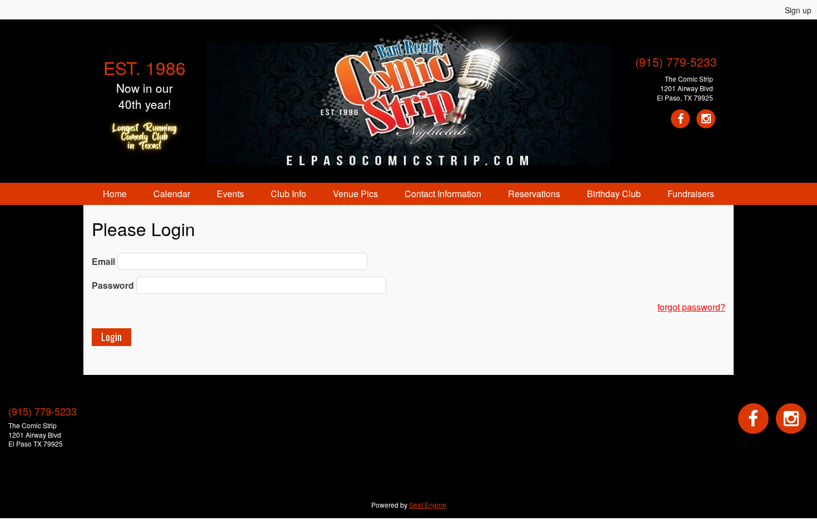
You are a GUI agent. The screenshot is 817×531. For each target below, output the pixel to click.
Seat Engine (427, 504)
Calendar (171, 193)
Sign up (798, 10)
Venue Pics (355, 193)
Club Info (288, 193)
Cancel (158, 336)
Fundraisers (690, 193)
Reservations (534, 193)
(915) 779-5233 (676, 61)
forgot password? (691, 306)
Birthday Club (614, 193)
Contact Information (443, 193)
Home (115, 193)
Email (103, 261)
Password (113, 285)
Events (230, 193)
